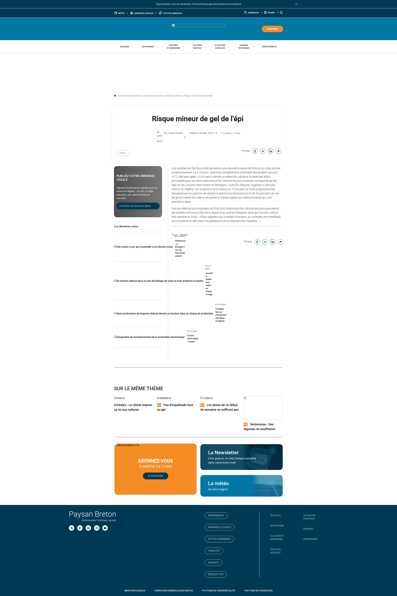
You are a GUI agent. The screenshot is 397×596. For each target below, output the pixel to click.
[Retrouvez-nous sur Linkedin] (88, 528)
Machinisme (148, 47)
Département (310, 539)
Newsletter (215, 574)
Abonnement (216, 515)
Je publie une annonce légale (135, 205)
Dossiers (244, 46)
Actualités (220, 46)
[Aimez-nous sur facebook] (80, 528)
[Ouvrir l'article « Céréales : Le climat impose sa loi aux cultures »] (119, 398)
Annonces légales (219, 527)
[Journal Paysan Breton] (198, 28)
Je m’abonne (155, 475)
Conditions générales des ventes (173, 590)
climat (123, 153)
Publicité (214, 550)
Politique (197, 46)
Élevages (124, 47)
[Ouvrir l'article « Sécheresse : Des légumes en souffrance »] (263, 407)
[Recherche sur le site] (281, 12)
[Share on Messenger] (263, 150)
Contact (213, 562)
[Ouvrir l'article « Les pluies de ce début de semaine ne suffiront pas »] (206, 398)
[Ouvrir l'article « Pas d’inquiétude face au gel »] (164, 398)
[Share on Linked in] (271, 150)
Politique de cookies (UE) (258, 590)
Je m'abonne (234, 4)
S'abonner (272, 29)
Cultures (173, 46)
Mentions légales (135, 590)
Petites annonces (219, 539)
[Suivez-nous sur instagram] (96, 528)
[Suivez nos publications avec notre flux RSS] (71, 528)
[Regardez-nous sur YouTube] (105, 528)
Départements (269, 47)
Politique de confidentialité (218, 590)
